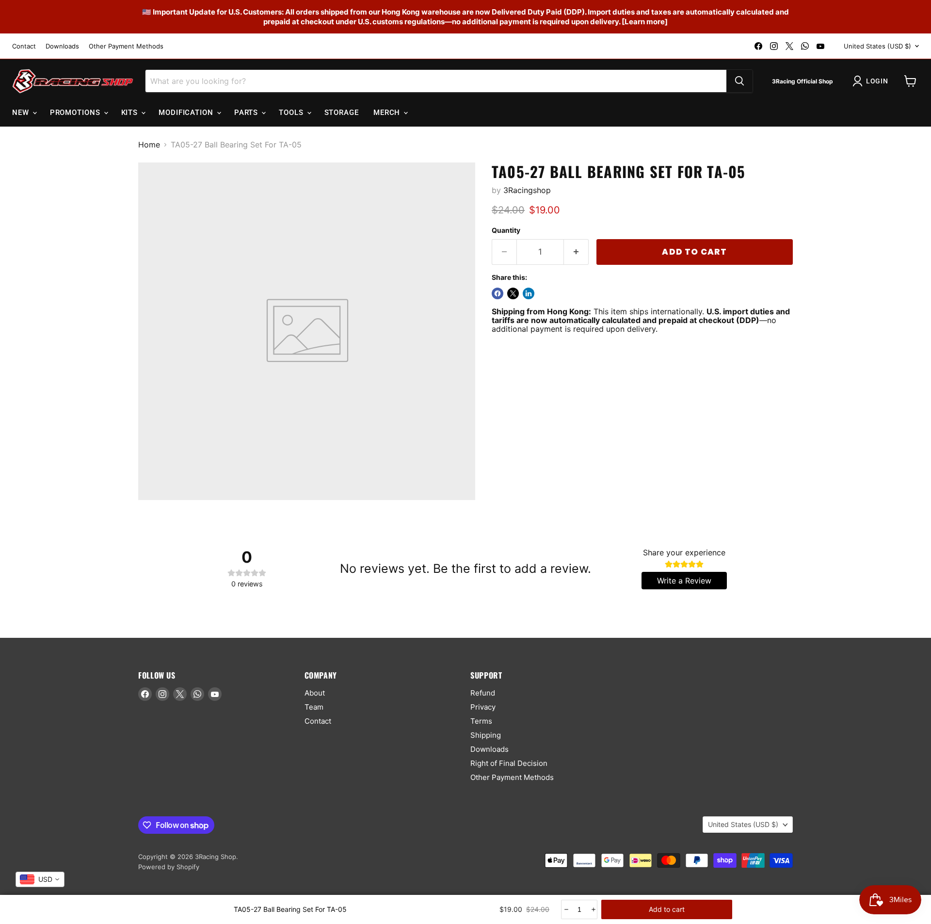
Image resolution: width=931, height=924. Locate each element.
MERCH (387, 112)
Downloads (62, 46)
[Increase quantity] (593, 909)
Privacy (483, 707)
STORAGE (341, 112)
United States (877, 46)
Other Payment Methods (126, 46)
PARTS (247, 112)
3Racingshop (527, 190)
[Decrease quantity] (566, 909)
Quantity (506, 230)
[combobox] (40, 879)
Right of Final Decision (508, 763)
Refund (482, 692)
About (315, 692)
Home (149, 144)
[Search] (739, 81)
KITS (131, 112)
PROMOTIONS (76, 112)
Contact (24, 46)
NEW (22, 112)
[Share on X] (513, 293)
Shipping (485, 735)
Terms (481, 721)
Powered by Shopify (168, 867)
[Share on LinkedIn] (528, 293)
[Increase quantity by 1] (576, 252)
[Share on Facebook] (497, 293)
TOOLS (292, 112)
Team (314, 707)
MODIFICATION (187, 112)
